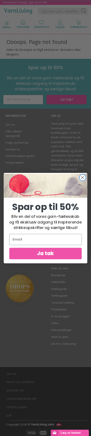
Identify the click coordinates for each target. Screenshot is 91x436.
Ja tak (45, 253)
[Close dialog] (82, 177)
